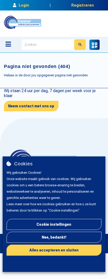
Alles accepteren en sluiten (54, 250)
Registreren (82, 5)
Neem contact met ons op (31, 106)
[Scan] (94, 45)
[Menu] (8, 44)
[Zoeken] (80, 44)
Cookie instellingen (53, 224)
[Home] (22, 22)
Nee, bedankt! (54, 237)
